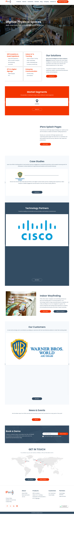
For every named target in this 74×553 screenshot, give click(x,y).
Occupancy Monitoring (32, 64)
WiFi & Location (36, 493)
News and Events (26, 495)
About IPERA (24, 493)
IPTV (9, 75)
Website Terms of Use (11, 500)
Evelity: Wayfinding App (32, 62)
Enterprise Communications (39, 496)
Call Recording (30, 73)
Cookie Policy (9, 501)
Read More (37, 192)
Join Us (23, 496)
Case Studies (51, 495)
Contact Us (53, 1)
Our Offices (30, 479)
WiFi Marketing (11, 62)
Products (18, 1)
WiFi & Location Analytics (13, 60)
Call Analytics (30, 75)
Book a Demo (43, 479)
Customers (30, 1)
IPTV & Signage (36, 498)
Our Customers (52, 493)
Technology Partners (62, 494)
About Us (37, 109)
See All (36, 419)
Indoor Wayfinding (31, 60)
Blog (41, 1)
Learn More (45, 144)
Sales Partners (62, 496)
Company (46, 1)
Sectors (24, 1)
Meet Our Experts (62, 1)
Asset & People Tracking (32, 58)
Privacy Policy (58, 436)
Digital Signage (11, 73)
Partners (37, 1)
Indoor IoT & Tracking (37, 495)
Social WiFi (10, 64)
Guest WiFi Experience (13, 58)
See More (11, 29)
